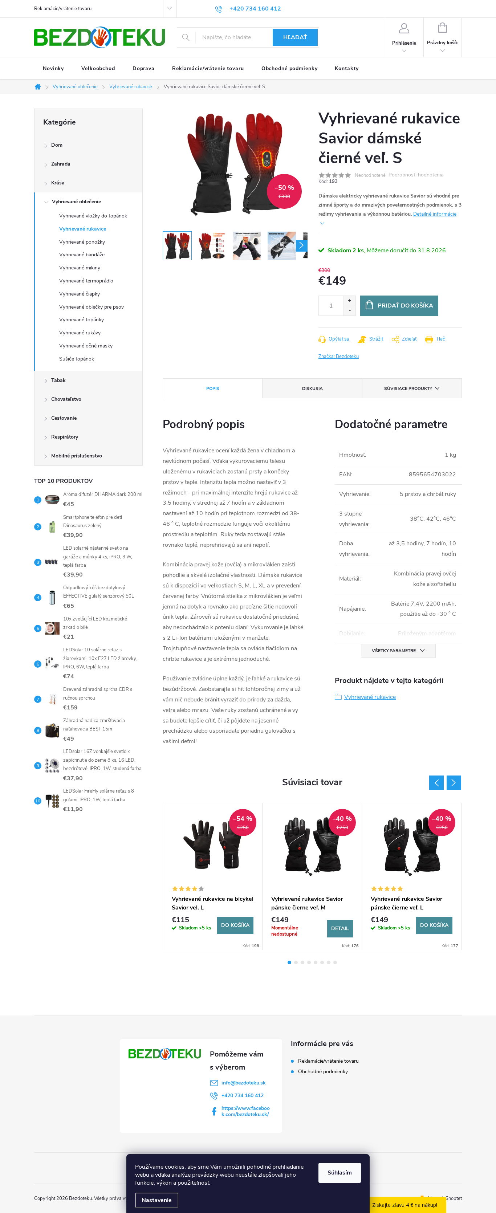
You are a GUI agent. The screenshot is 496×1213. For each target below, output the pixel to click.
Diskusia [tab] (312, 388)
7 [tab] (328, 962)
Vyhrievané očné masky (86, 345)
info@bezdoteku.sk (243, 1082)
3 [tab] (302, 962)
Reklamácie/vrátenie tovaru (63, 8)
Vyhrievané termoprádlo (86, 280)
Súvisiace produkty (408, 388)
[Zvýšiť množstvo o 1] (349, 301)
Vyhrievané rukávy (80, 332)
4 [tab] (309, 962)
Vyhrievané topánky (81, 319)
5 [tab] (315, 962)
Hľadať (295, 37)
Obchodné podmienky (323, 1071)
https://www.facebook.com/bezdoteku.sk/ (245, 1111)
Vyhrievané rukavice (82, 228)
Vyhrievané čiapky (79, 293)
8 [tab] (335, 962)
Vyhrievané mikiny (79, 267)
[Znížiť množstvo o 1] (349, 311)
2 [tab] (296, 962)
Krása (58, 182)
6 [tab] (322, 962)
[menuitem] (53, 68)
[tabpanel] (213, 876)
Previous (436, 783)
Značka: (338, 356)
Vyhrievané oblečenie (76, 201)
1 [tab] (289, 962)
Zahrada (60, 163)
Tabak (58, 380)
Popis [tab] (212, 388)
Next (454, 783)
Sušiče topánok (76, 358)
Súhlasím (340, 1173)
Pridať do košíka (405, 306)
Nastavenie (157, 1200)
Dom (56, 145)
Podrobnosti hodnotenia (416, 175)
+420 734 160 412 (242, 1095)
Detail (340, 928)
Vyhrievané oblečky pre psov (91, 307)
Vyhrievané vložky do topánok (93, 215)
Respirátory (64, 436)
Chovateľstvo (66, 399)
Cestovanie (64, 418)
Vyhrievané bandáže (82, 254)
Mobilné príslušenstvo (76, 455)
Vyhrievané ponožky (82, 242)
